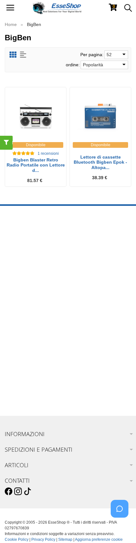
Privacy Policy (43, 539)
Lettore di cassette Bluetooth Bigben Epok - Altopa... (100, 162)
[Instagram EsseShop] (18, 491)
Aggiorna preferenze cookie (99, 539)
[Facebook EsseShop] (8, 491)
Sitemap (65, 539)
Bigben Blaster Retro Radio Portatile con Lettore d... (36, 165)
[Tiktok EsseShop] (27, 491)
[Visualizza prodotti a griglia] (13, 54)
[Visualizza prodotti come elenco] (23, 54)
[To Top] (121, 528)
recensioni (48, 153)
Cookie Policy (16, 539)
